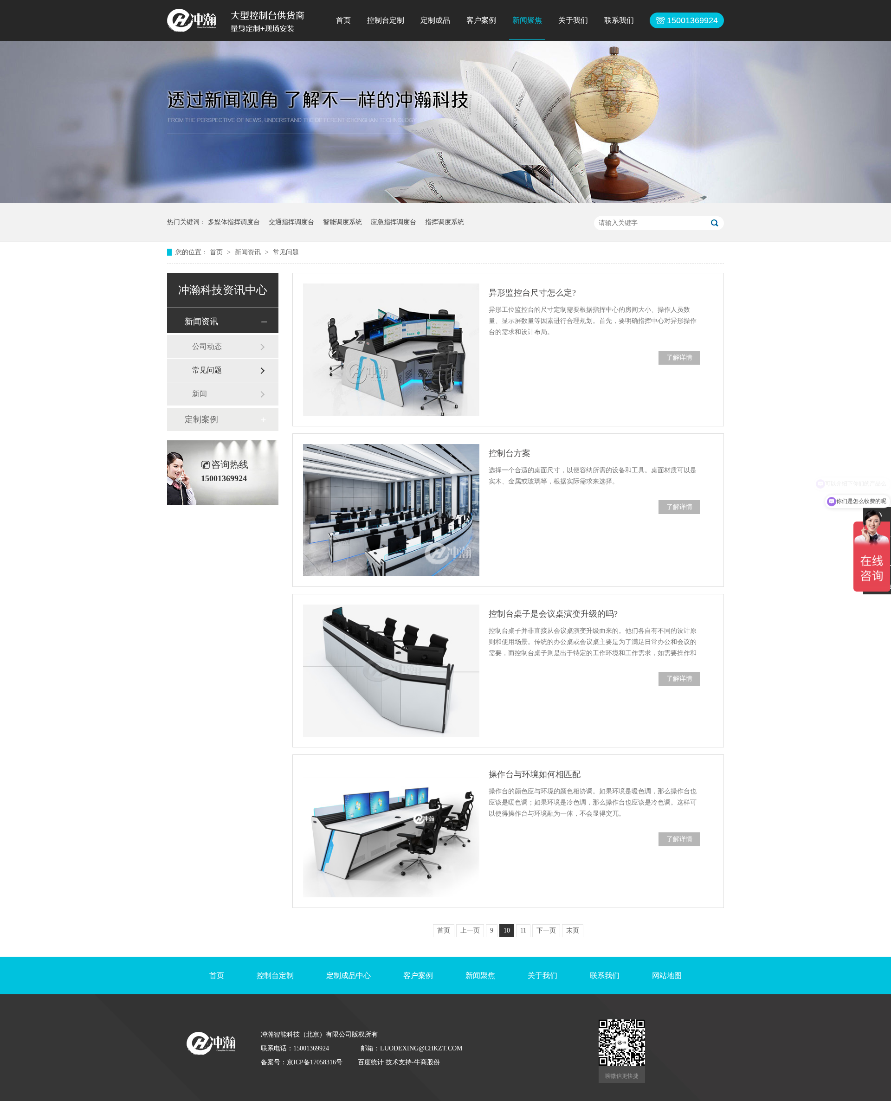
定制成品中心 (348, 975)
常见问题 (286, 252)
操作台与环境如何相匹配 (535, 774)
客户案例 (481, 20)
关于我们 (573, 20)
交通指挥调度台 (291, 222)
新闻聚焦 (527, 20)
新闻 (199, 394)
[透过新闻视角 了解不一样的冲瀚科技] (445, 201)
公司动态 (207, 346)
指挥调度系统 (444, 222)
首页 (343, 20)
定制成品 (435, 20)
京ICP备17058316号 (314, 1062)
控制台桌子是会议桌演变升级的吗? (553, 613)
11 (523, 930)
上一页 (470, 930)
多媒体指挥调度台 (234, 222)
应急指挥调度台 (393, 222)
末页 (572, 930)
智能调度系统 (342, 222)
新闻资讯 (249, 252)
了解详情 (679, 357)
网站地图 (667, 975)
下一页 (546, 930)
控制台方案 (509, 453)
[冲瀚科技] (191, 29)
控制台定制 (385, 20)
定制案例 (201, 419)
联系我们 (619, 20)
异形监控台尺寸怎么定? (532, 292)
